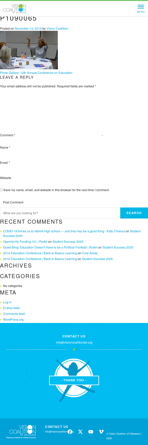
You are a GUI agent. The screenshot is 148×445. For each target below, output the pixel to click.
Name (5, 147)
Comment (7, 135)
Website (5, 178)
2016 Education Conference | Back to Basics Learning (40, 253)
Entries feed (11, 308)
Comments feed (14, 313)
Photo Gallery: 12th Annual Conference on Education (36, 72)
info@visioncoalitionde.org (74, 342)
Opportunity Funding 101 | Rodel (25, 241)
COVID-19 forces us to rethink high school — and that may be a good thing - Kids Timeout (64, 231)
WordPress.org (13, 319)
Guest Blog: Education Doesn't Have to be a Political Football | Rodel (50, 247)
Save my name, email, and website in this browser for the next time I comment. (56, 190)
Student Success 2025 (67, 241)
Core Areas (90, 253)
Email (5, 162)
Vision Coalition (57, 28)
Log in (7, 302)
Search (134, 213)
